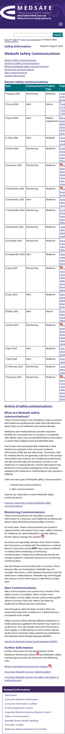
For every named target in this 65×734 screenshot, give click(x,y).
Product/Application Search (19, 707)
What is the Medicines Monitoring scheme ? (28, 666)
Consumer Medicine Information (21, 699)
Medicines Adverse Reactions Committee (26, 729)
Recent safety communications (20, 60)
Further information (15, 75)
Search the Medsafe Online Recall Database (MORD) (31, 641)
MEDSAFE (35, 8)
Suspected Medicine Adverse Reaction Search (28, 712)
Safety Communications (31, 40)
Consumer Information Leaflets (21, 703)
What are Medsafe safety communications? (27, 66)
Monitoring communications (19, 69)
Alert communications (16, 72)
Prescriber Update (14, 724)
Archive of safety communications (22, 63)
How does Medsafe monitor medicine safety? (28, 671)
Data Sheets (11, 695)
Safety (15, 40)
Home (7, 40)
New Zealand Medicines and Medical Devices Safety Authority (34, 17)
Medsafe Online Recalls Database (21, 720)
